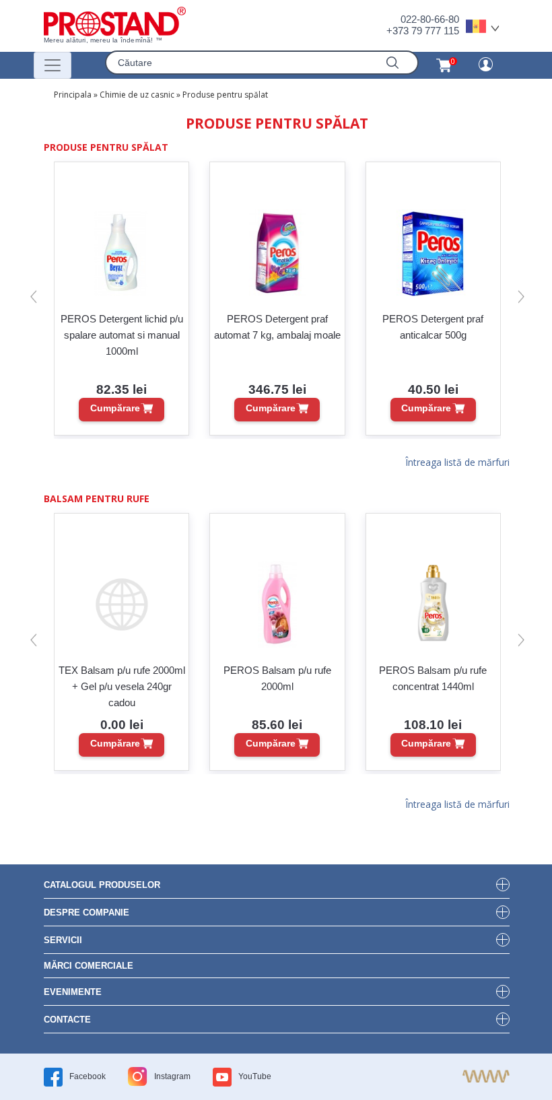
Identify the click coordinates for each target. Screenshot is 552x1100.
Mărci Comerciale (88, 966)
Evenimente (73, 992)
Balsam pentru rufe (96, 498)
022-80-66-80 (430, 19)
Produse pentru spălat (225, 94)
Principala (73, 94)
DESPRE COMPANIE (86, 912)
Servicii (63, 940)
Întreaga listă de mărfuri (457, 463)
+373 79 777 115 (422, 30)
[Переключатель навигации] (52, 65)
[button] (33, 296)
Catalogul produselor (102, 885)
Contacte (67, 1020)
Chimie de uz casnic (137, 94)
